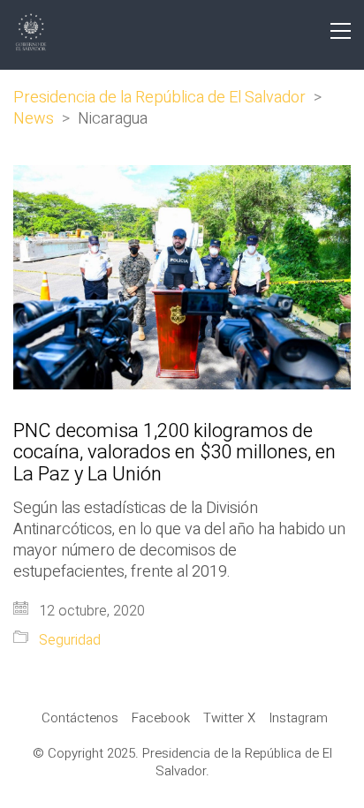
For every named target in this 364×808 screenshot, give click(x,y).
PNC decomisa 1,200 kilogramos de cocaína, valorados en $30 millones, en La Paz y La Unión (174, 452)
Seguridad (70, 640)
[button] (340, 31)
